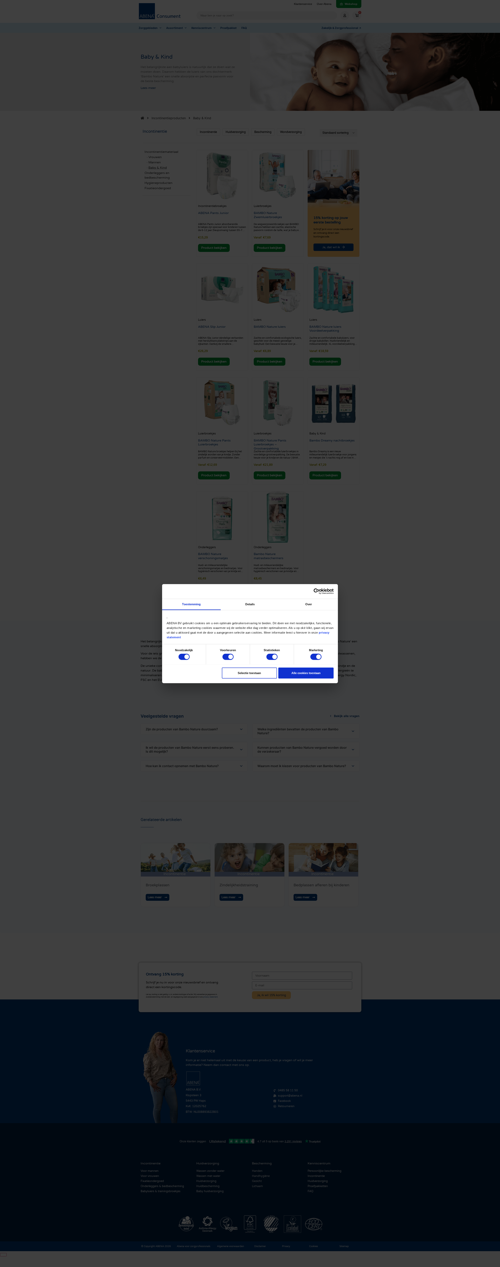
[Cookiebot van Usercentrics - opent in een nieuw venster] (316, 591)
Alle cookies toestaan (306, 672)
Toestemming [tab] (191, 604)
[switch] (228, 657)
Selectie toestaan (249, 672)
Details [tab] (250, 604)
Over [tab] (308, 604)
